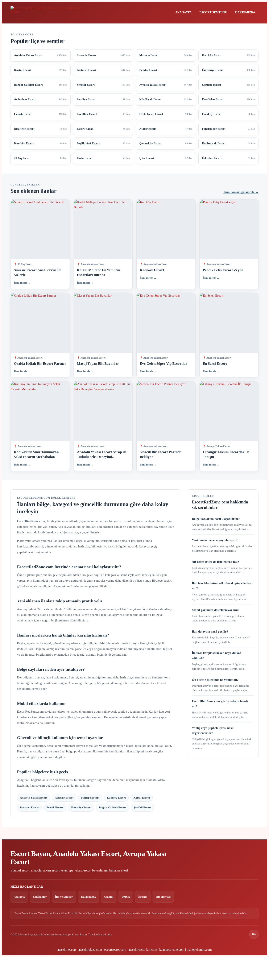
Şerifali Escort (142, 807)
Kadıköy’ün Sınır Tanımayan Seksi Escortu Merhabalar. (36, 454)
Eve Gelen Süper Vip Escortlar (163, 364)
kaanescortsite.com (171, 949)
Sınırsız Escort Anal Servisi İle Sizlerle (37, 272)
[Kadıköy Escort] (166, 229)
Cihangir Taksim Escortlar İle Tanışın (226, 454)
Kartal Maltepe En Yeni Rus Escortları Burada (98, 272)
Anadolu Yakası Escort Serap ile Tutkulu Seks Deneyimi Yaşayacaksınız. (102, 454)
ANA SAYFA (183, 12)
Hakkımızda (245, 12)
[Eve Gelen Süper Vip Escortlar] (166, 323)
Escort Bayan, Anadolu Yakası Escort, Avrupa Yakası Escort (88, 858)
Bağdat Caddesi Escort (112, 807)
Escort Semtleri (213, 12)
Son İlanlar (40, 896)
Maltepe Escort (90, 797)
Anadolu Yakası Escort (33, 797)
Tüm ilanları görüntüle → (240, 192)
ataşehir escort (66, 949)
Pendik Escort (54, 807)
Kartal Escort (141, 797)
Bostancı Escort (29, 807)
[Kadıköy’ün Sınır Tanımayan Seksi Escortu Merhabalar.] (40, 411)
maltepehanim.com (199, 949)
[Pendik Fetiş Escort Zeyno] (229, 229)
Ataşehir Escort (64, 797)
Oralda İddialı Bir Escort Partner (40, 364)
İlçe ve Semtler (64, 896)
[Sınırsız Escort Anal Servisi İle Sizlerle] (40, 229)
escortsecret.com (115, 949)
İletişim (142, 896)
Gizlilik (108, 896)
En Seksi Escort (215, 364)
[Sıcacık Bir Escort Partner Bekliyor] (166, 411)
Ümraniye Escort (81, 807)
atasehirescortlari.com (142, 949)
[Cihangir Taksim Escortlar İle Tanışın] (229, 411)
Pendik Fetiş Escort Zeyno (223, 270)
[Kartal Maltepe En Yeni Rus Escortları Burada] (103, 229)
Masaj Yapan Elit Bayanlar (98, 364)
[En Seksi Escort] (229, 323)
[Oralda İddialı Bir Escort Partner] (40, 323)
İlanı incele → (22, 282)
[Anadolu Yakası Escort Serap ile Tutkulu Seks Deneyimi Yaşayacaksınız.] (103, 411)
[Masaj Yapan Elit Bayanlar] (103, 323)
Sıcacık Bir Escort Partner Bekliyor (160, 454)
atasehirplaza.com (90, 949)
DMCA (126, 896)
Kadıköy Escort (152, 270)
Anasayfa (19, 896)
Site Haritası (163, 896)
